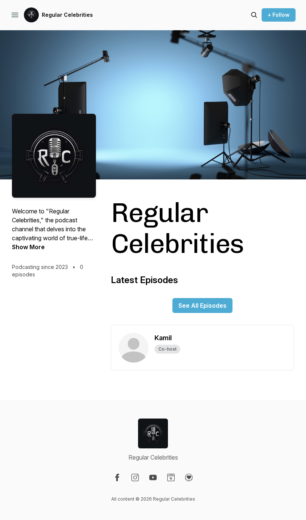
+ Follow (279, 15)
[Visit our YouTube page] (153, 477)
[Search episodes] (254, 14)
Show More (28, 247)
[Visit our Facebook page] (117, 477)
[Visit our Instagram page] (135, 477)
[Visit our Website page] (171, 477)
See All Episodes (202, 305)
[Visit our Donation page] (189, 477)
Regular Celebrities (67, 15)
